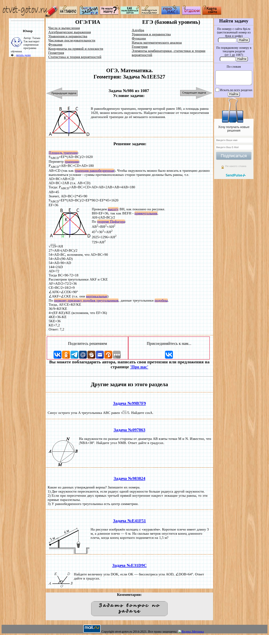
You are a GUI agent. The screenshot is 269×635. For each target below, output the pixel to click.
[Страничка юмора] (191, 14)
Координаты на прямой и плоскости (75, 49)
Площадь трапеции (63, 153)
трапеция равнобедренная (94, 171)
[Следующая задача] (196, 93)
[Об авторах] (171, 14)
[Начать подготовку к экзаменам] (89, 14)
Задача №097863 (129, 429)
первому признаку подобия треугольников (86, 300)
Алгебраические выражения (69, 32)
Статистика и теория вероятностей (74, 57)
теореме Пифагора (111, 221)
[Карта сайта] (212, 14)
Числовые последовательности (71, 40)
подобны (161, 300)
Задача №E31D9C (129, 565)
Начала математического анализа (157, 42)
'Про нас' (139, 367)
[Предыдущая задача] (62, 93)
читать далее (23, 55)
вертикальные (96, 296)
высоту (113, 209)
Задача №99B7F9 (129, 403)
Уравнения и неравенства (67, 36)
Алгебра (138, 30)
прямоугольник (146, 213)
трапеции (72, 161)
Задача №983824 (129, 478)
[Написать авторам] (109, 14)
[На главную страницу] (68, 14)
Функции (55, 44)
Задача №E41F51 (129, 520)
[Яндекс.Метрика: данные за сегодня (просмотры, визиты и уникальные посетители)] (191, 631)
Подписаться (234, 155)
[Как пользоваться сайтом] (130, 14)
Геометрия (56, 53)
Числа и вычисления (64, 28)
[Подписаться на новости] (150, 14)
